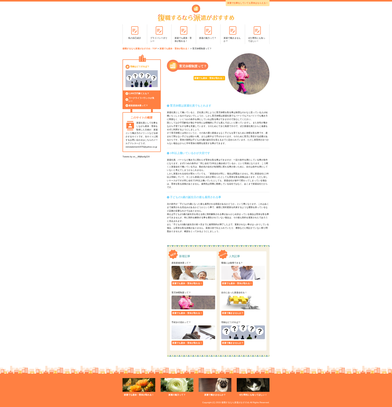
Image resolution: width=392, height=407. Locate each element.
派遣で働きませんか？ (232, 39)
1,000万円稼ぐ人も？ (139, 93)
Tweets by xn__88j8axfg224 (136, 156)
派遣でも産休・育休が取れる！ (183, 39)
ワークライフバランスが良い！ (141, 99)
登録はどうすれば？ (139, 66)
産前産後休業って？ (138, 105)
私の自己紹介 (134, 38)
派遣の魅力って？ (207, 38)
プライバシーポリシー (158, 39)
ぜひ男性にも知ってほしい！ (256, 39)
